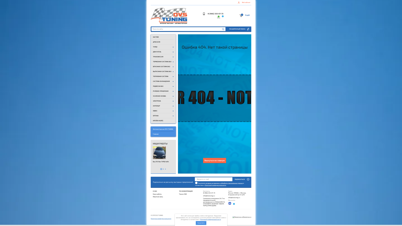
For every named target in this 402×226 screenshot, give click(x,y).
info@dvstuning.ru (209, 196)
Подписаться (240, 179)
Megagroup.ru (247, 217)
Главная (156, 134)
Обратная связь (158, 197)
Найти (223, 29)
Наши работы (157, 194)
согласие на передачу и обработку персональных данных (224, 183)
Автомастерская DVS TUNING (163, 129)
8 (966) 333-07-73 (215, 14)
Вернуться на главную (214, 160)
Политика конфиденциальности (161, 219)
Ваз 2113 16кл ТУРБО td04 (161, 162)
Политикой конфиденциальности (215, 185)
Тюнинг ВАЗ (183, 194)
